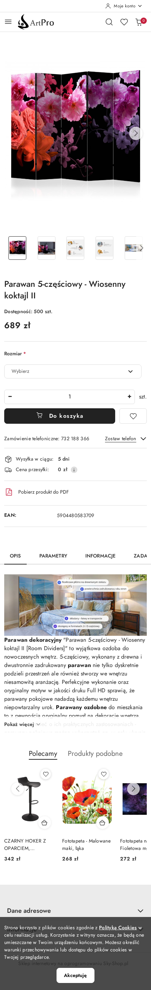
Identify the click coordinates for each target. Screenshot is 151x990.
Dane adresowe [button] (29, 910)
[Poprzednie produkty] (17, 788)
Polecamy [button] (43, 753)
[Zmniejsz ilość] (10, 397)
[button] (136, 133)
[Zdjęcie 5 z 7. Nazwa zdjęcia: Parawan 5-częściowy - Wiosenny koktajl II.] (133, 248)
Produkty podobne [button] (95, 753)
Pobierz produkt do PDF (43, 491)
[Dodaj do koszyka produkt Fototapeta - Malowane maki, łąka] (102, 822)
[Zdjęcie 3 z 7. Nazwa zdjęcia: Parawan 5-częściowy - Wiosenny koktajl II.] (76, 248)
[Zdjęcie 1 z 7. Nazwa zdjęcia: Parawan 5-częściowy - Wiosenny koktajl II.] (17, 248)
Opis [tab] (15, 555)
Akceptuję (75, 975)
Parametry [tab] (53, 555)
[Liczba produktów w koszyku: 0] (139, 21)
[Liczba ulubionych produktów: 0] (124, 21)
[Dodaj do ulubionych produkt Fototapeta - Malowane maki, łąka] (103, 774)
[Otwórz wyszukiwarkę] (109, 21)
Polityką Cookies (118, 927)
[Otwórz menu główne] (8, 22)
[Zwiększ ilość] (129, 397)
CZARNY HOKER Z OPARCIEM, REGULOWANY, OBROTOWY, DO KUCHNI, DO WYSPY (28, 844)
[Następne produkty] (133, 788)
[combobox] (73, 371)
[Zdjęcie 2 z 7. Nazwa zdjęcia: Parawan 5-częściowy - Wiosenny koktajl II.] (46, 248)
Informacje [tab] (100, 555)
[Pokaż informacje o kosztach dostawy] (74, 470)
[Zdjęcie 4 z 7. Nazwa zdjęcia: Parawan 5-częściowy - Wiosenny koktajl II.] (104, 248)
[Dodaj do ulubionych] (133, 416)
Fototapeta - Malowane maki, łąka (86, 844)
